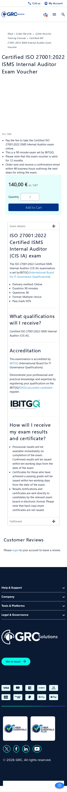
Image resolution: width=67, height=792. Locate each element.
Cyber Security (24, 33)
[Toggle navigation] (54, 14)
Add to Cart (33, 207)
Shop (10, 33)
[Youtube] (37, 749)
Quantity (13, 197)
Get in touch (13, 661)
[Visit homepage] (12, 14)
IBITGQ (14, 363)
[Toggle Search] (63, 14)
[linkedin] (26, 749)
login (15, 550)
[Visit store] (45, 14)
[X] (6, 749)
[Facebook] (16, 749)
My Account (56, 3)
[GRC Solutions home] (29, 637)
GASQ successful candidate (35, 387)
